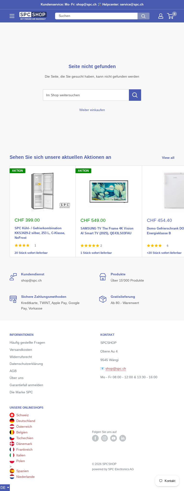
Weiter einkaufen (92, 110)
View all (168, 158)
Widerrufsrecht (21, 357)
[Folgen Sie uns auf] (95, 438)
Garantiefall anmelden (26, 385)
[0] (170, 16)
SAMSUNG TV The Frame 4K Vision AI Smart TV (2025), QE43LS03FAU (106, 228)
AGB (13, 371)
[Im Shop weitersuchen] (135, 95)
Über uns (16, 378)
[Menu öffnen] (12, 16)
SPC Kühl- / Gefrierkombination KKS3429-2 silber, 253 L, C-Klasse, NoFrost (40, 227)
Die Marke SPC (21, 392)
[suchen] (144, 16)
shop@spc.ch (115, 368)
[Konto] (160, 16)
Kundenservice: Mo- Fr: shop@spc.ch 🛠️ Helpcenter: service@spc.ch (92, 4)
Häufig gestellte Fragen (27, 342)
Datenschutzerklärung (26, 364)
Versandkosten (21, 350)
